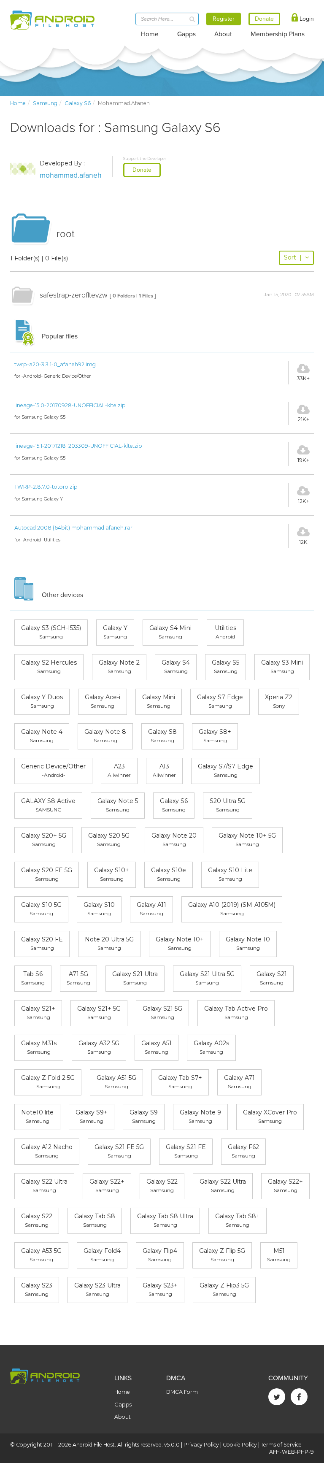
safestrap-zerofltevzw (74, 295)
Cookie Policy (240, 1444)
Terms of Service (281, 1444)
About (223, 34)
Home (150, 34)
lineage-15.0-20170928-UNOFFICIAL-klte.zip (70, 405)
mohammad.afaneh (71, 175)
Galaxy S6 (78, 103)
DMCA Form (182, 1392)
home (18, 103)
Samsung (45, 103)
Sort (293, 257)
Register (224, 18)
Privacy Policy (201, 1444)
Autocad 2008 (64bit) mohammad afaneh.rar (73, 528)
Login (306, 18)
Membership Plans (278, 34)
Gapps (186, 34)
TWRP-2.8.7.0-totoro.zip (46, 487)
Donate (141, 169)
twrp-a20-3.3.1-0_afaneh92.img (55, 364)
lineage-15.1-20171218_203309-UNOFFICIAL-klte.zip (78, 446)
